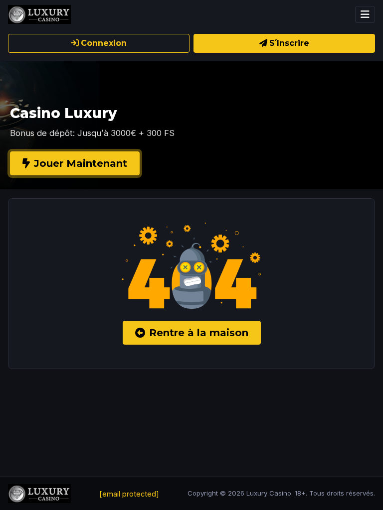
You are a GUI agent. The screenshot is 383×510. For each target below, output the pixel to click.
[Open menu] (365, 14)
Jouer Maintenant (80, 163)
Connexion (104, 43)
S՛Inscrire (289, 43)
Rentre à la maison (198, 333)
